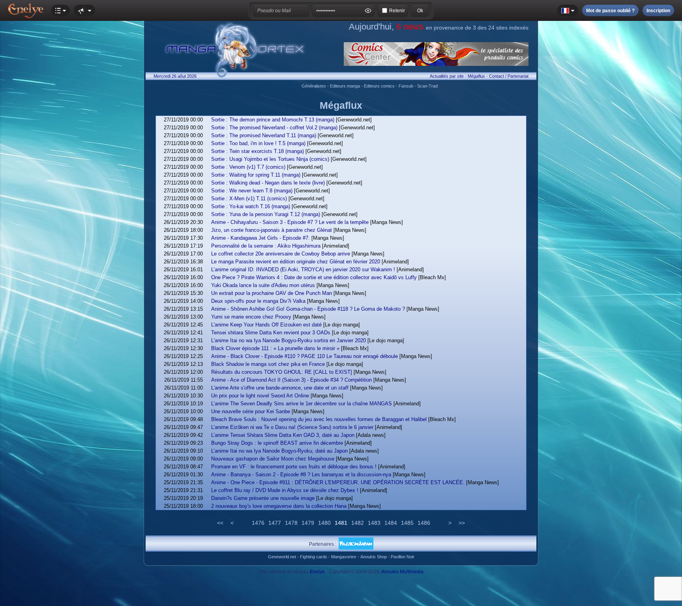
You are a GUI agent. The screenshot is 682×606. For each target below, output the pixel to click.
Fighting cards (313, 556)
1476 (258, 523)
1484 (390, 523)
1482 (357, 523)
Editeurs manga (345, 86)
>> (462, 523)
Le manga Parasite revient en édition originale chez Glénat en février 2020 (295, 262)
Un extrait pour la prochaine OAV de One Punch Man (271, 293)
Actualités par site (447, 76)
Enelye (317, 571)
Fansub (406, 86)
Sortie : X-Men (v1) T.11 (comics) (249, 198)
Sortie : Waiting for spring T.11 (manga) (255, 175)
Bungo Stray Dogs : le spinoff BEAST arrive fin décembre (277, 443)
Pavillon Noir (402, 556)
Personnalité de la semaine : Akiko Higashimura (265, 246)
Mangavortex (343, 556)
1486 (424, 523)
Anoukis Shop (373, 556)
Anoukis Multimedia (402, 571)
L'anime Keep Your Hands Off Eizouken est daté (266, 325)
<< (220, 523)
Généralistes (314, 86)
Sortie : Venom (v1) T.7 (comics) (248, 167)
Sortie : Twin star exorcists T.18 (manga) (257, 151)
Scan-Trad (427, 86)
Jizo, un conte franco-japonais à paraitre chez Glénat (271, 230)
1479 (308, 523)
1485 (407, 523)
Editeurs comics (379, 86)
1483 (374, 523)
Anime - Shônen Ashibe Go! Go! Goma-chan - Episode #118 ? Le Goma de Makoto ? (308, 309)
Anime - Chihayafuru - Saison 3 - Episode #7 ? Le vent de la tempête (290, 222)
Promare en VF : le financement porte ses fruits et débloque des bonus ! (294, 467)
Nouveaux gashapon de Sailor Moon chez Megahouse (272, 459)
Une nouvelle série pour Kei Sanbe (250, 411)
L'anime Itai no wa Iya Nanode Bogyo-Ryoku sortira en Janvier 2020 (288, 340)
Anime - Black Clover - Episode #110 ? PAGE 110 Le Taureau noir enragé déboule (304, 356)
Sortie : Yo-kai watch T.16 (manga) (250, 206)
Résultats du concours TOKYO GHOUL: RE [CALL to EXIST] (281, 372)
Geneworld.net (282, 556)
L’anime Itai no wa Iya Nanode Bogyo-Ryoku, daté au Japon (279, 451)
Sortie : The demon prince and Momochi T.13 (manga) (272, 120)
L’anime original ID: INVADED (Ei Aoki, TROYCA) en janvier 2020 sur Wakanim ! (303, 269)
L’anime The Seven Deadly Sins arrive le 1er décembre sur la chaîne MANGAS (301, 403)
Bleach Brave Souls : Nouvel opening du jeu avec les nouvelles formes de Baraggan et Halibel (319, 419)
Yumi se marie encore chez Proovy (251, 317)
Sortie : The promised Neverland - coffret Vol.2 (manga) (274, 128)
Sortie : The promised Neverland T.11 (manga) (263, 135)
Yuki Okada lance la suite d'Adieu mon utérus (263, 285)
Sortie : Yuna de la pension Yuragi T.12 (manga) (265, 214)
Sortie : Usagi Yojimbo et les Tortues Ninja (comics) (270, 159)
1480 (324, 523)
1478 (291, 523)
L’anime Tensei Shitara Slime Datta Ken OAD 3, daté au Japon (282, 435)
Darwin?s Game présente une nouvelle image (263, 498)
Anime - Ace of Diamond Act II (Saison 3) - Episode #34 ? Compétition (291, 380)
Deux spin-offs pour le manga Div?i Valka (258, 301)
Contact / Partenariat (508, 76)
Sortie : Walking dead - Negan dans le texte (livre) (268, 183)
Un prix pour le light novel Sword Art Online (260, 396)
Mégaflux (476, 76)
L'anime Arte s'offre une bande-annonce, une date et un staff (279, 388)
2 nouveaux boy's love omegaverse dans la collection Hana (279, 506)
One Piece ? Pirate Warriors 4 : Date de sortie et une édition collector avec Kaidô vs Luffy (314, 277)
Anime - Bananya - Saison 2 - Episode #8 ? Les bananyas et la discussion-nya (301, 474)
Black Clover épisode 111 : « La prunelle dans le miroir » (275, 348)
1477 (274, 523)
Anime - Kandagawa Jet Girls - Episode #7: (260, 238)
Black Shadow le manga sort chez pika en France (268, 364)
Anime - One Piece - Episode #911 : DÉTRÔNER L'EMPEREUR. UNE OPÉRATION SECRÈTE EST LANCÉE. (338, 482)
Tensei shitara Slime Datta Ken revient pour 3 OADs (270, 333)
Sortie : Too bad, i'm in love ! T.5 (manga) (258, 143)
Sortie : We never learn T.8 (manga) (251, 191)
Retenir (397, 10)
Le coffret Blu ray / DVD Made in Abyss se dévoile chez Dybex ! (284, 490)
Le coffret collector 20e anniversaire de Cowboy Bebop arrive (280, 254)
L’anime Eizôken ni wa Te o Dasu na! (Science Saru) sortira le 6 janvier (292, 427)
